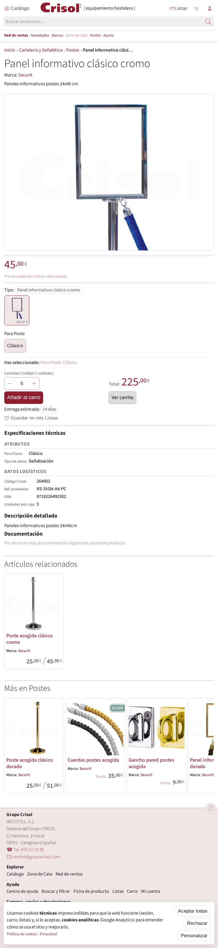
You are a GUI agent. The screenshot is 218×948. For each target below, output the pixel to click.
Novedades (40, 35)
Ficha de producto (91, 891)
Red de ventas (16, 35)
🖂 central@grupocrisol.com (33, 856)
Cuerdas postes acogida (93, 760)
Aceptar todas (192, 910)
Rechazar (197, 923)
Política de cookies (22, 934)
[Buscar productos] (208, 21)
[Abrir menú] (16, 8)
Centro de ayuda (22, 891)
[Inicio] (61, 8)
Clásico (15, 345)
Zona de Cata (76, 35)
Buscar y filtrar (55, 891)
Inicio (9, 50)
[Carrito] (196, 8)
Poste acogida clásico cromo (29, 639)
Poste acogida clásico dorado (29, 763)
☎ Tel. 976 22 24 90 (25, 849)
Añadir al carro (23, 397)
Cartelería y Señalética (40, 50)
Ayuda (108, 35)
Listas (181, 8)
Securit (25, 75)
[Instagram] (210, 808)
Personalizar (194, 935)
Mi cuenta (150, 891)
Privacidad (48, 934)
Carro (132, 891)
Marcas (57, 35)
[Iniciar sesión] (209, 8)
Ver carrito (123, 397)
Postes (72, 50)
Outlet (95, 35)
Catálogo (15, 874)
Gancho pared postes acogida (151, 763)
